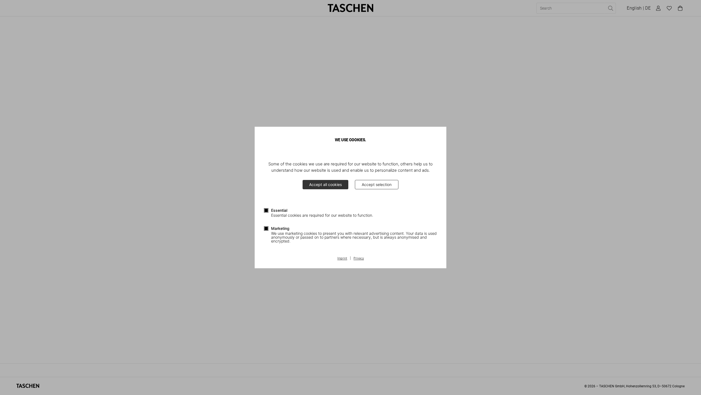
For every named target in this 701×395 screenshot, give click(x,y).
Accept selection (377, 184)
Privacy (359, 258)
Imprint (342, 258)
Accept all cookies (325, 184)
